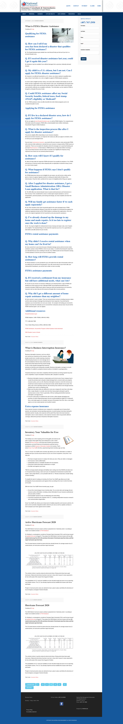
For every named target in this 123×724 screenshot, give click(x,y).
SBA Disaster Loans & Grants (32, 332)
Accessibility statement (31, 711)
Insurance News (34, 336)
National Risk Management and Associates (38, 6)
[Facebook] (61, 703)
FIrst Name (83, 25)
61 (64, 684)
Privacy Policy (29, 709)
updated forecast (31, 536)
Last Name (83, 31)
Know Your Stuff (33, 448)
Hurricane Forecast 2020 (37, 605)
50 (59, 684)
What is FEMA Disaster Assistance (42, 26)
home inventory (35, 442)
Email (84, 43)
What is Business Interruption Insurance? (45, 347)
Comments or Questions (85, 49)
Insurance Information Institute (42, 446)
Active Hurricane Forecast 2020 (40, 522)
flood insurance (34, 147)
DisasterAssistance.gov (31, 313)
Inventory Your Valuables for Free (41, 432)
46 (42, 684)
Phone (82, 37)
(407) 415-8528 (61, 697)
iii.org (32, 29)
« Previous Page (30, 684)
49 (55, 684)
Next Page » (29, 687)
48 (51, 684)
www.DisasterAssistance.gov (42, 121)
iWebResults (85, 708)
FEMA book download (44, 328)
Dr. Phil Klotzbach (44, 530)
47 (46, 684)
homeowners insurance (38, 142)
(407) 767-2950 (83, 702)
